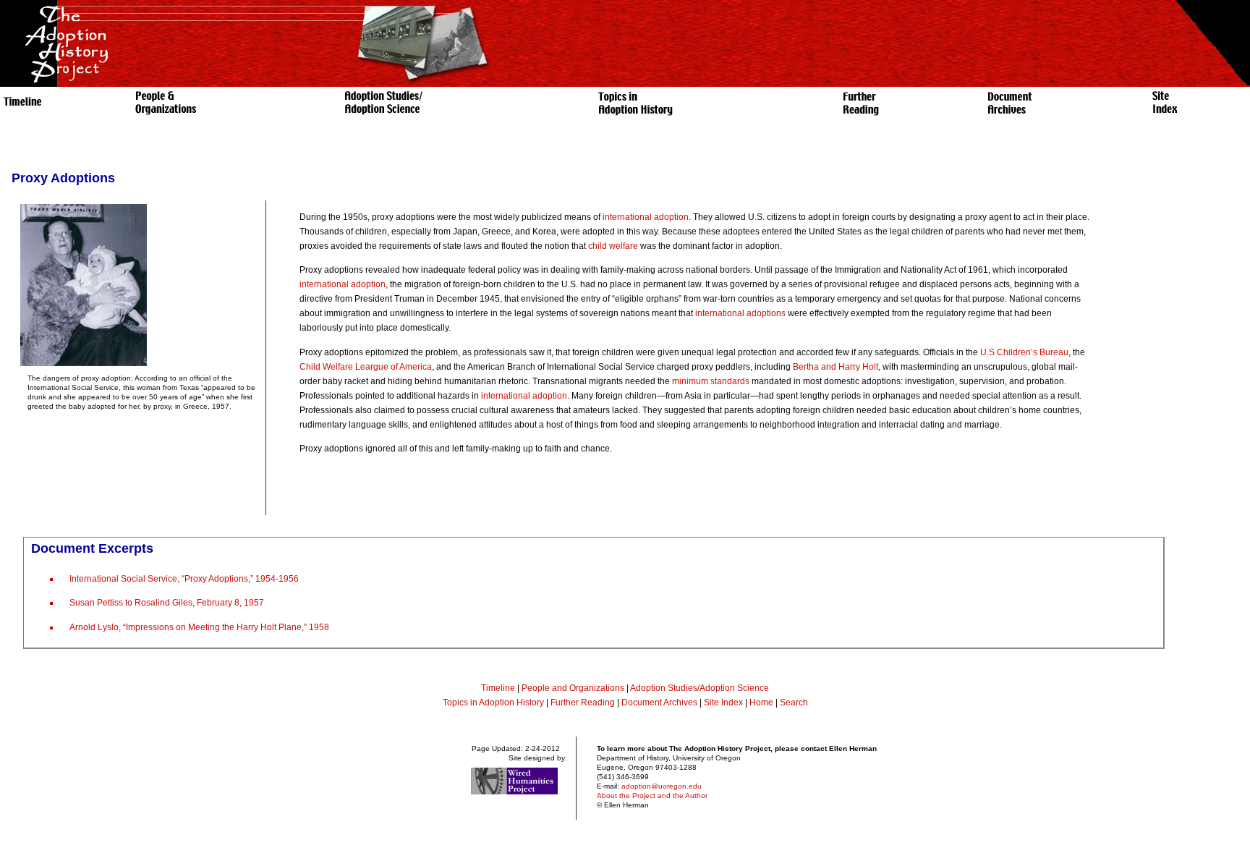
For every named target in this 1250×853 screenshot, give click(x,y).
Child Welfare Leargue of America (365, 367)
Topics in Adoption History (493, 702)
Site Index (723, 702)
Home (761, 702)
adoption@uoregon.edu (661, 786)
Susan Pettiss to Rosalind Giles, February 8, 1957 (166, 603)
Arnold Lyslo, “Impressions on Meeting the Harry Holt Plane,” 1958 (199, 627)
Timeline (498, 688)
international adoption (646, 217)
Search (794, 702)
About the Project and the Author (652, 795)
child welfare (613, 246)
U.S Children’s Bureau (1024, 352)
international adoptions (740, 313)
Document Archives (659, 702)
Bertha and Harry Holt (835, 367)
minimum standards (710, 381)
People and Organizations (573, 688)
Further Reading (583, 702)
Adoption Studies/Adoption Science (699, 688)
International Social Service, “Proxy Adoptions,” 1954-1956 (184, 579)
